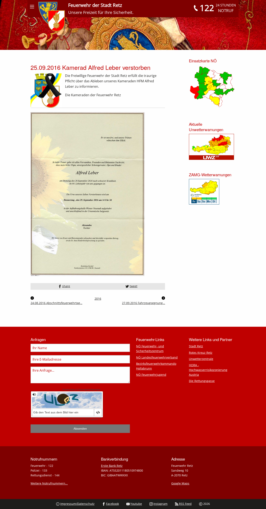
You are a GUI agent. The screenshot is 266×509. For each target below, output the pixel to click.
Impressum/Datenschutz (77, 504)
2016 (98, 299)
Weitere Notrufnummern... (49, 483)
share (66, 286)
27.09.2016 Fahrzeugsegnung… (143, 303)
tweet (133, 286)
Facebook (112, 504)
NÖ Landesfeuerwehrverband (157, 357)
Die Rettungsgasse (202, 381)
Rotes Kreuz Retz (200, 353)
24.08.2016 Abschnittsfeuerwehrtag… (56, 303)
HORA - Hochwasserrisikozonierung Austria (208, 370)
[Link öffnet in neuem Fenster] (88, 194)
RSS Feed (185, 504)
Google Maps (180, 483)
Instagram (160, 504)
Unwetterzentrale (201, 359)
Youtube (136, 504)
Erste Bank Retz (112, 466)
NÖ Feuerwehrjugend (151, 375)
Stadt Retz (196, 346)
